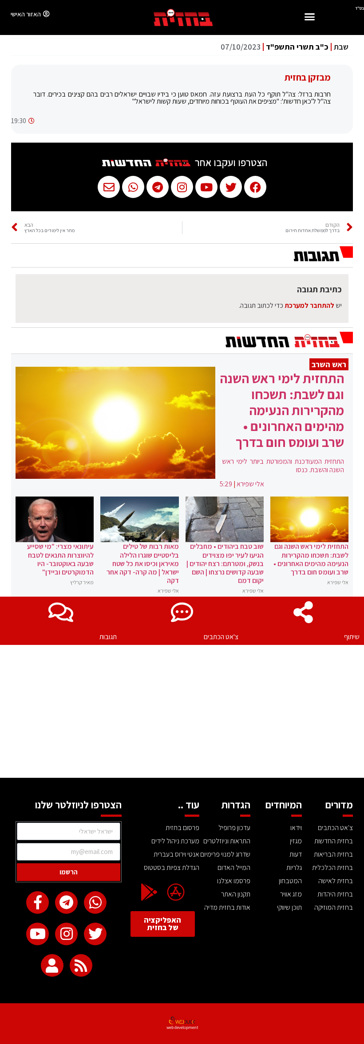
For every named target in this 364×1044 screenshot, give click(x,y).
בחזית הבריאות (333, 854)
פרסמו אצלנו (233, 880)
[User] (52, 965)
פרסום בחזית (182, 827)
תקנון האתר (235, 894)
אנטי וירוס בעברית (176, 854)
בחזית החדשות (333, 841)
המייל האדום (234, 867)
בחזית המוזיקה (333, 907)
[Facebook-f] (37, 902)
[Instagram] (66, 934)
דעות (295, 854)
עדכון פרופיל (234, 827)
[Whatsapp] (95, 902)
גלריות (294, 867)
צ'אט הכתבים (221, 636)
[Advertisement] (182, 711)
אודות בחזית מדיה (227, 907)
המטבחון (290, 880)
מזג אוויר (291, 894)
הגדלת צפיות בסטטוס (171, 867)
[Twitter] (95, 934)
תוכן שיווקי (289, 907)
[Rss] (81, 965)
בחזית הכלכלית (332, 867)
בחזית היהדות (335, 894)
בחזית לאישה (335, 880)
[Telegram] (66, 902)
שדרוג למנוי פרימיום (225, 854)
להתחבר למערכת (309, 305)
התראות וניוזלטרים (226, 841)
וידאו (296, 827)
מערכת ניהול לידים (175, 841)
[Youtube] (37, 934)
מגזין (296, 841)
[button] (309, 18)
